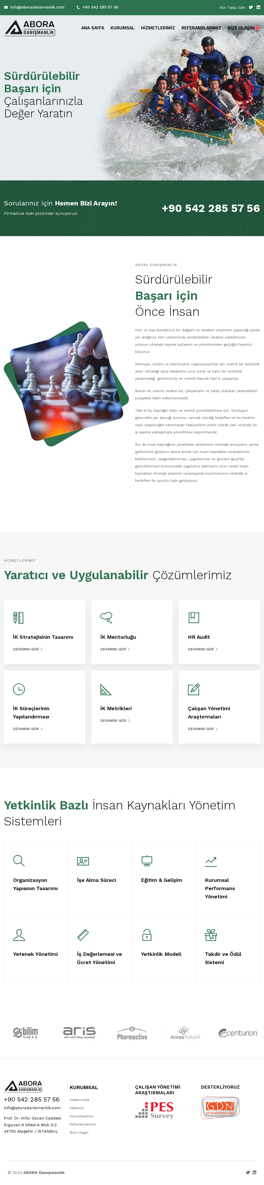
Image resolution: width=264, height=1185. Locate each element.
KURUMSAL (123, 27)
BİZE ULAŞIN (241, 27)
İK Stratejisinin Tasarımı (43, 637)
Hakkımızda (79, 1100)
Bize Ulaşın (79, 1132)
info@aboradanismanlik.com (37, 7)
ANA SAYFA (92, 27)
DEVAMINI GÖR (26, 649)
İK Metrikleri (116, 708)
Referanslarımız (83, 1124)
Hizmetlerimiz (81, 1116)
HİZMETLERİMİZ (158, 27)
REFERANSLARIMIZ (201, 27)
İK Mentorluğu (118, 637)
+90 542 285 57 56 (100, 7)
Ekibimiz (77, 1108)
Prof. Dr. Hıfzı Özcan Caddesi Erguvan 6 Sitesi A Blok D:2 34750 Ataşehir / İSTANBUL (32, 1124)
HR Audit (199, 637)
